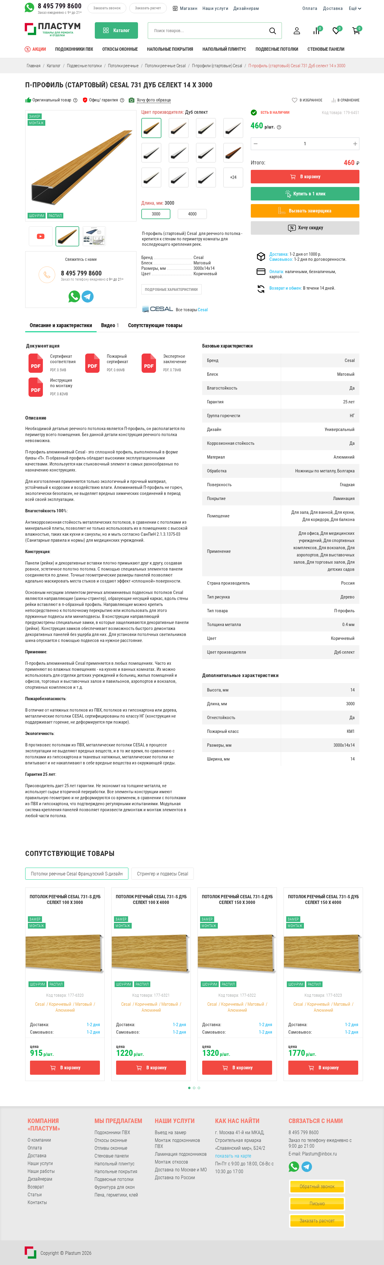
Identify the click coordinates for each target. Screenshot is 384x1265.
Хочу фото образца (154, 100)
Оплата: (276, 271)
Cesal (203, 309)
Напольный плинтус (224, 49)
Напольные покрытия (170, 49)
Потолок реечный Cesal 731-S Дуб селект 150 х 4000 (323, 899)
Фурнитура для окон (114, 1187)
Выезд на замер (170, 1132)
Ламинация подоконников (181, 1154)
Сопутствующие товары (155, 325)
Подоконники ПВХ (74, 49)
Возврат (36, 1187)
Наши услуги (215, 8)
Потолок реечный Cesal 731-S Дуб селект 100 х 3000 (65, 899)
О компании (39, 1140)
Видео (110, 325)
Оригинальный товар (51, 100)
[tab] (61, 325)
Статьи (35, 1194)
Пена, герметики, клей (116, 1195)
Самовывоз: (281, 259)
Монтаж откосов (171, 1162)
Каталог (54, 65)
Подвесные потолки (277, 49)
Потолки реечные (123, 65)
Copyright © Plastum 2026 (66, 1253)
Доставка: (279, 254)
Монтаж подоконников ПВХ (177, 1143)
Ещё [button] (353, 8)
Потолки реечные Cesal (165, 65)
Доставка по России (175, 1177)
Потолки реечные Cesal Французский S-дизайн (77, 874)
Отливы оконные (110, 1148)
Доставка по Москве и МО (181, 1170)
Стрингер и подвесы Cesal (162, 874)
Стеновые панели (326, 49)
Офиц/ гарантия (103, 100)
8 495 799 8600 (60, 6)
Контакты (37, 1202)
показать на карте (233, 1156)
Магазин (189, 8)
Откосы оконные (120, 49)
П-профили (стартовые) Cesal (217, 65)
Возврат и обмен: (285, 288)
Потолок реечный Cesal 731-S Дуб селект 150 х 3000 (237, 899)
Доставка (333, 8)
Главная (33, 65)
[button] (296, 31)
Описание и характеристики (61, 325)
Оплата (309, 8)
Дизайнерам (246, 8)
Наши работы (41, 1171)
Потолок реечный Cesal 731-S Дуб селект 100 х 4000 (151, 899)
